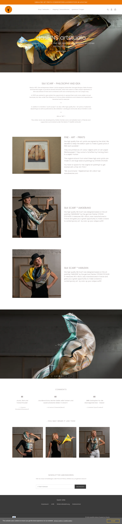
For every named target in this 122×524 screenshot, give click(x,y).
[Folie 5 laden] (61, 376)
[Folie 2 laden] (56, 376)
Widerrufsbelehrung (63, 504)
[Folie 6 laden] (63, 376)
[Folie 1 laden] (55, 376)
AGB (52, 504)
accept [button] (113, 521)
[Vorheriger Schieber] (51, 376)
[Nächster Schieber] (66, 376)
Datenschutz (76, 504)
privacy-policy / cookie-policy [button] (63, 521)
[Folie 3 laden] (58, 376)
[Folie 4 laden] (59, 376)
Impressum (45, 504)
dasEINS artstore (94, 517)
